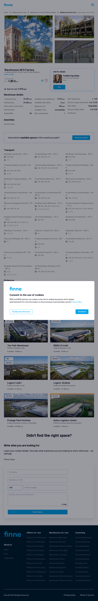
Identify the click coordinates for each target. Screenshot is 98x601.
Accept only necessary (21, 312)
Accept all (82, 312)
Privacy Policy (76, 302)
